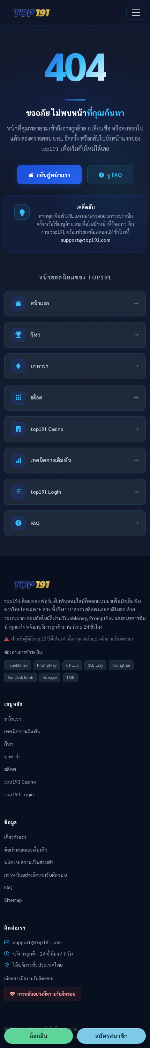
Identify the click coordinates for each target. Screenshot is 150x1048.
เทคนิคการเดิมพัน (22, 731)
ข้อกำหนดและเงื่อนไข (25, 849)
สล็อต (10, 769)
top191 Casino (20, 781)
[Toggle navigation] (136, 13)
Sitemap (13, 900)
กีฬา (8, 744)
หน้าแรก (12, 719)
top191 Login (19, 794)
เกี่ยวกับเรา (15, 837)
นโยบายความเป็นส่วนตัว (28, 862)
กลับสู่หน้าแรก (53, 174)
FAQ (8, 887)
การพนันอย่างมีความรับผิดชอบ (35, 874)
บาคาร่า (12, 756)
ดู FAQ (114, 174)
